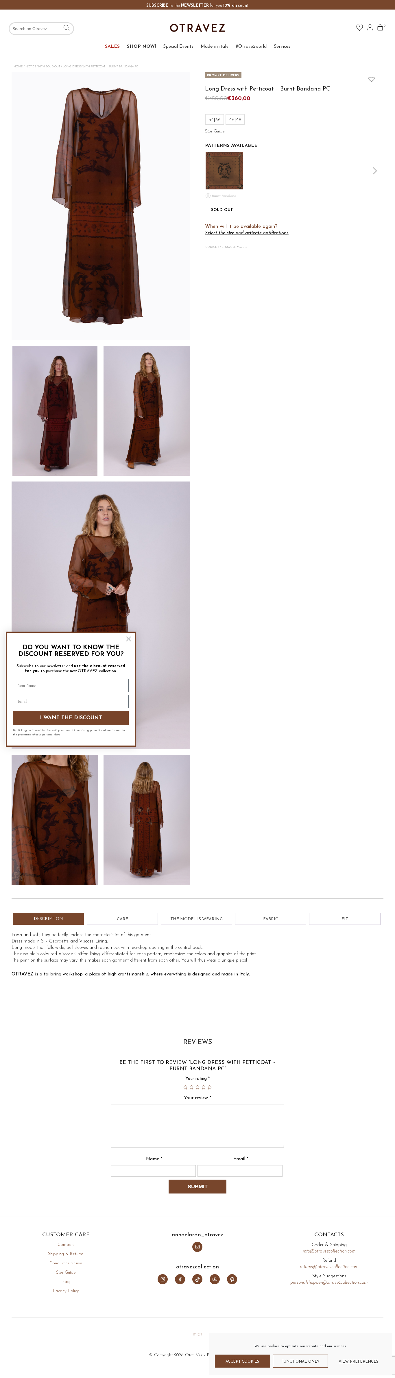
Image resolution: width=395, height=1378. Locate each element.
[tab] (48, 919)
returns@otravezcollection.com (329, 1267)
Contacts (66, 1245)
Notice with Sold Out (42, 66)
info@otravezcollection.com (329, 1251)
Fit (345, 919)
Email (240, 1159)
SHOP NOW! (141, 46)
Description (48, 919)
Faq (66, 1282)
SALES (112, 46)
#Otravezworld (251, 46)
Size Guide (66, 1272)
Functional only (300, 1362)
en (200, 1334)
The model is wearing (196, 919)
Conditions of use (65, 1263)
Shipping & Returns (66, 1254)
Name (154, 1159)
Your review (197, 1098)
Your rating (197, 1079)
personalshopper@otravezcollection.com (329, 1282)
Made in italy (214, 46)
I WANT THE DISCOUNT (71, 718)
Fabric (270, 919)
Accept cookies (242, 1362)
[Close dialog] (128, 639)
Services (282, 46)
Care (122, 919)
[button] (370, 77)
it (194, 1334)
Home (18, 66)
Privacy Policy (66, 1291)
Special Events (178, 46)
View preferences (358, 1362)
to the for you (197, 5)
